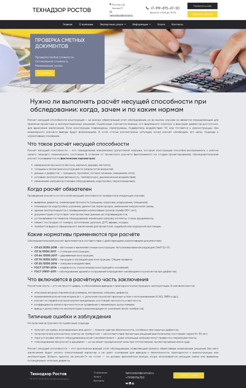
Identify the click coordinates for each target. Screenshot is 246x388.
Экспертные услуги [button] (112, 24)
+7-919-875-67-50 (165, 8)
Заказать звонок (202, 14)
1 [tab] (123, 89)
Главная (67, 24)
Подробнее (45, 73)
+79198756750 (135, 377)
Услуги (161, 24)
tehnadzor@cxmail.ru (121, 15)
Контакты (177, 24)
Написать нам (202, 6)
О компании (86, 24)
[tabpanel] (123, 60)
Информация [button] (141, 24)
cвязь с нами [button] (188, 375)
